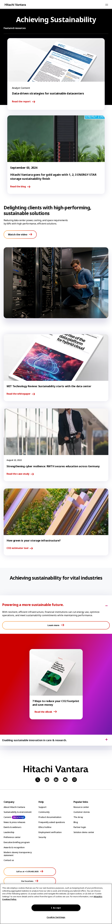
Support (42, 807)
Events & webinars (12, 827)
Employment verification (50, 832)
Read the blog (18, 186)
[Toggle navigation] (106, 4)
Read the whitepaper (18, 393)
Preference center (12, 837)
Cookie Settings (56, 917)
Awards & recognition (14, 847)
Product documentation (49, 817)
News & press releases (14, 822)
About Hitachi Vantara (14, 807)
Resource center (81, 807)
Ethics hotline (44, 827)
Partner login (80, 827)
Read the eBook (43, 711)
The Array (78, 817)
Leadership (9, 832)
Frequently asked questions (51, 822)
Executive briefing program (17, 842)
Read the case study (18, 473)
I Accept (56, 907)
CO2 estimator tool (17, 548)
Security (42, 837)
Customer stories (82, 812)
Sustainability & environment (18, 812)
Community (43, 812)
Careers (7, 817)
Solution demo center (84, 832)
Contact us (9, 860)
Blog (76, 822)
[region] (56, 904)
